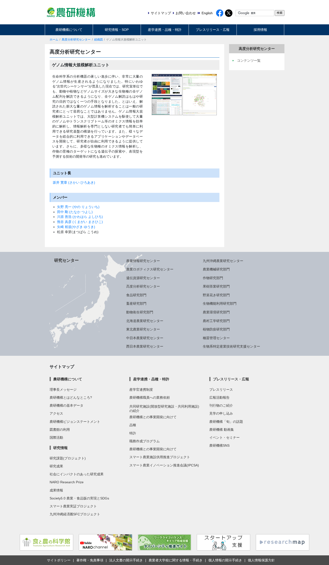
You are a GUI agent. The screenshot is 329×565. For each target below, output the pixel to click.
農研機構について (68, 30)
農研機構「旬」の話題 (226, 422)
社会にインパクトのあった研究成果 (77, 474)
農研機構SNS (219, 445)
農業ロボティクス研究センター (149, 269)
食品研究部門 (136, 295)
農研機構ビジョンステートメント (75, 422)
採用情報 (260, 30)
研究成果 (56, 466)
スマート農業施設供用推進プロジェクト (159, 457)
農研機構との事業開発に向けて (153, 417)
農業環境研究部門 (216, 312)
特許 (132, 433)
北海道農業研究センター (144, 321)
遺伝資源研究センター (143, 278)
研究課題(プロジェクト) (68, 458)
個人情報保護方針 (261, 560)
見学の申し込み (221, 413)
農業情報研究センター (143, 261)
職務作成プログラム (144, 441)
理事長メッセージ (63, 389)
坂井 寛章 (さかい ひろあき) (74, 182)
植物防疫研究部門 (216, 329)
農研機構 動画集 (221, 429)
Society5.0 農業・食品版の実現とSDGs (79, 498)
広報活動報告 (219, 397)
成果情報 (56, 490)
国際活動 (56, 437)
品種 (132, 425)
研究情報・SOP (117, 30)
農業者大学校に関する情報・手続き (176, 560)
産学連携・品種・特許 (165, 30)
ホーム (54, 39)
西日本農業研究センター (144, 346)
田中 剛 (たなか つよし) (75, 212)
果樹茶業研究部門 (216, 286)
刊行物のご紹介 (221, 405)
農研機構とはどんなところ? (71, 397)
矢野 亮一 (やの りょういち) (78, 207)
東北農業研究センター (143, 329)
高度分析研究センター (76, 39)
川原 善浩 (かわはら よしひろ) (80, 217)
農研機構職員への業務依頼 (149, 397)
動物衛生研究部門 (139, 312)
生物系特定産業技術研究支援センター (231, 346)
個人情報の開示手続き (225, 560)
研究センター (66, 260)
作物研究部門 (213, 278)
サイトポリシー (59, 560)
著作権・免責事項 (89, 560)
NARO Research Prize (67, 482)
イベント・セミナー (224, 437)
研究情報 (60, 448)
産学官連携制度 (141, 389)
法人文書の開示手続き (126, 560)
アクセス (56, 413)
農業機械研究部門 (216, 269)
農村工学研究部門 (216, 321)
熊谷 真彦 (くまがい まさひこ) (80, 222)
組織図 (98, 39)
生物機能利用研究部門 (220, 303)
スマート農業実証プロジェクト (73, 506)
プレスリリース (221, 389)
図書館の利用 (60, 429)
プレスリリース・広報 (213, 30)
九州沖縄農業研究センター (223, 261)
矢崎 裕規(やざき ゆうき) (76, 227)
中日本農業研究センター (144, 338)
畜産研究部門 (136, 303)
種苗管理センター (216, 338)
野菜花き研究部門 (216, 295)
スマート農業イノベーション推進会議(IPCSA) (164, 465)
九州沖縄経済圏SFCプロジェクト (75, 514)
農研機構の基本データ (66, 405)
